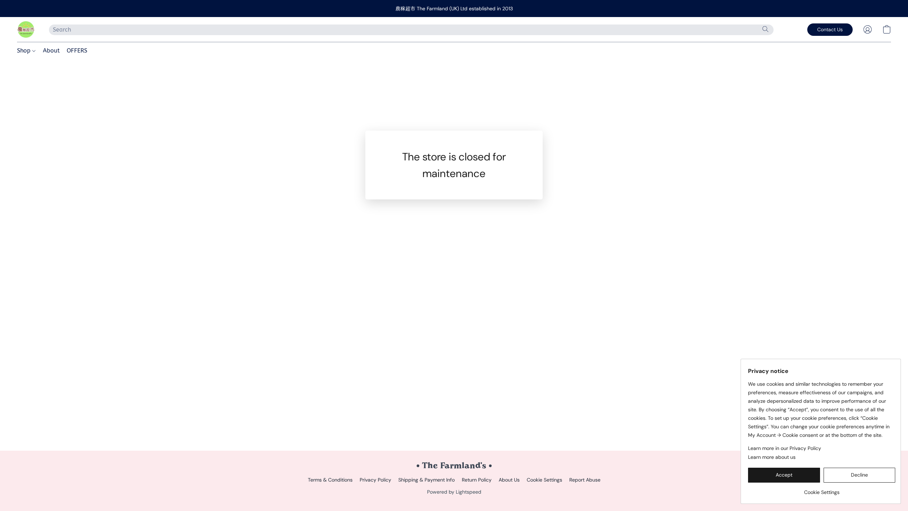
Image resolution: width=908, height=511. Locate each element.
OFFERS (77, 50)
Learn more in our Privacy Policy (784, 448)
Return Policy (477, 480)
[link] (821, 489)
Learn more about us (772, 457)
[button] (26, 29)
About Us (509, 480)
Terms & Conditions (330, 480)
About (51, 50)
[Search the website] (765, 29)
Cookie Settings (544, 480)
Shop (24, 50)
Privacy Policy (375, 480)
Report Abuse (584, 480)
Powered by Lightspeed (454, 492)
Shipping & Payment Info (426, 480)
